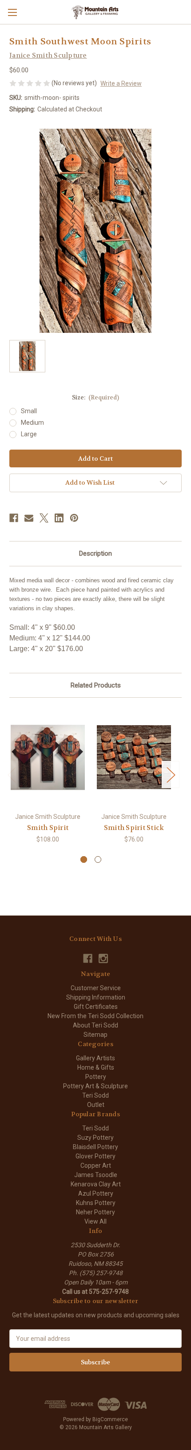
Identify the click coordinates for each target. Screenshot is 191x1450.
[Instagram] (103, 958)
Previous (11, 774)
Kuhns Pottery (95, 1202)
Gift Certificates (96, 1006)
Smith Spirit (47, 827)
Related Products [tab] (96, 685)
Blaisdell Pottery (95, 1146)
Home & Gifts (95, 1067)
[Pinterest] (74, 518)
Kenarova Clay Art (96, 1184)
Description (95, 553)
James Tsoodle (95, 1174)
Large (29, 434)
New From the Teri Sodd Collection (95, 1015)
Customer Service (96, 988)
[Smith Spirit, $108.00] (48, 757)
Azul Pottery (95, 1193)
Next (170, 774)
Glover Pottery (95, 1156)
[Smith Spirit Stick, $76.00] (134, 757)
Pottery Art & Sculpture (95, 1086)
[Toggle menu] (12, 12)
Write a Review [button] (121, 83)
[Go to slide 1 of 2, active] (83, 859)
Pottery (95, 1076)
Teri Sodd (95, 1095)
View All (95, 1221)
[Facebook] (13, 518)
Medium (32, 422)
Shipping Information (95, 997)
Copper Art (95, 1165)
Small (29, 411)
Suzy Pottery (95, 1137)
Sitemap (95, 1034)
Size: (95, 397)
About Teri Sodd (95, 1025)
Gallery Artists (95, 1058)
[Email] (28, 518)
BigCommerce (110, 1419)
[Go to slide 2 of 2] (98, 859)
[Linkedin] (59, 518)
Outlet (95, 1104)
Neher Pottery (95, 1212)
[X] (44, 518)
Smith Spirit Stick (134, 827)
